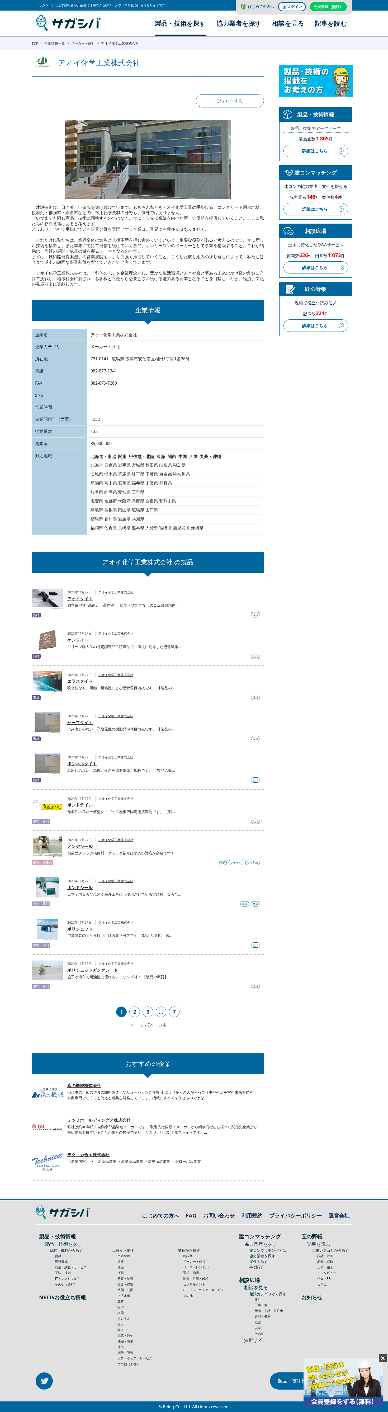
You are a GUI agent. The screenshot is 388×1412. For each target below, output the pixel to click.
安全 (258, 1328)
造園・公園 (125, 1290)
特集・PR (323, 1278)
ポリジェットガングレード (92, 970)
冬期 (255, 904)
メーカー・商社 (83, 43)
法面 (120, 1267)
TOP (35, 43)
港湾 (120, 1307)
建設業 (188, 1256)
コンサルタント (194, 1284)
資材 (58, 1256)
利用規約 (252, 1215)
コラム (322, 1284)
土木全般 (123, 1256)
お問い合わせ (219, 1215)
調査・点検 (325, 1261)
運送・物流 (191, 1273)
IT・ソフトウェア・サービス (203, 1290)
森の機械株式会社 (84, 1085)
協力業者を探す (239, 23)
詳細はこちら (315, 151)
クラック (236, 863)
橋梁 (120, 1313)
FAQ (191, 1215)
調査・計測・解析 (196, 1278)
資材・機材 (263, 1316)
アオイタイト (80, 599)
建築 (120, 1347)
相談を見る (288, 23)
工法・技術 (63, 1273)
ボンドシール (80, 887)
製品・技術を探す (180, 23)
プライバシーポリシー (295, 1215)
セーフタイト (80, 722)
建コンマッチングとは (267, 1250)
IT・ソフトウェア (67, 1278)
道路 (120, 1261)
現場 (255, 615)
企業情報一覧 (54, 43)
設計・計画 (325, 1256)
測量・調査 (125, 1352)
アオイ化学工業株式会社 (115, 592)
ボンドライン (80, 805)
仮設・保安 (125, 1284)
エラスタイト (80, 681)
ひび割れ (252, 863)
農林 (120, 1301)
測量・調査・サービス (71, 1267)
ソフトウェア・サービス (134, 1358)
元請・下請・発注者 (269, 1311)
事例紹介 (256, 1266)
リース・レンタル (196, 1267)
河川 (120, 1273)
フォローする (230, 101)
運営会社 (339, 1215)
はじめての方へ (261, 6)
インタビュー (326, 1273)
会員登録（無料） (328, 6)
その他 (188, 1295)
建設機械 (61, 1261)
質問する (253, 1340)
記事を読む (331, 23)
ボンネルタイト (82, 764)
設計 (258, 1299)
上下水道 (123, 1295)
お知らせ (312, 1297)
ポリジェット (80, 929)
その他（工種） (128, 1364)
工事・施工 (263, 1305)
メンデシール (80, 846)
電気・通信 (125, 1335)
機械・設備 (125, 1341)
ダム (120, 1324)
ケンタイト (77, 640)
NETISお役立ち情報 (62, 1297)
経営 (258, 1322)
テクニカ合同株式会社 (88, 1155)
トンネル (123, 1318)
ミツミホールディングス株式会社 (99, 1120)
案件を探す (258, 1261)
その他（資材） (66, 1284)
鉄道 (120, 1330)
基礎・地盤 (125, 1278)
